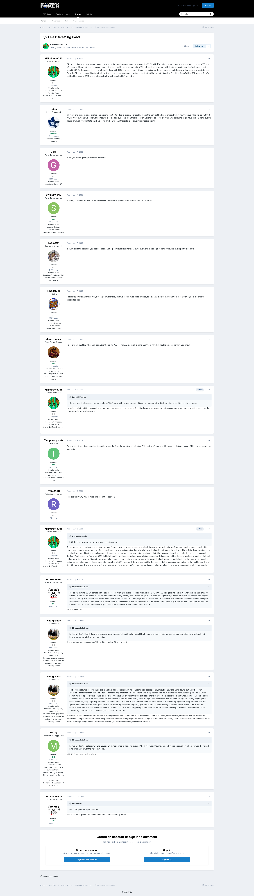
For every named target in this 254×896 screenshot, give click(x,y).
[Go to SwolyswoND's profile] (54, 208)
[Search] (211, 14)
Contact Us (127, 892)
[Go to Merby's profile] (54, 746)
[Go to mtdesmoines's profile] (54, 593)
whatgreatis (53, 620)
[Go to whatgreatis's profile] (54, 634)
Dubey (53, 109)
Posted (75, 58)
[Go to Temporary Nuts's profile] (54, 454)
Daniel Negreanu (63, 14)
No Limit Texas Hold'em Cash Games (80, 47)
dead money (53, 339)
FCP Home (47, 14)
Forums (44, 21)
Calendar (56, 21)
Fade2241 (53, 243)
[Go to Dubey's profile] (54, 122)
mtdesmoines (54, 579)
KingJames (53, 291)
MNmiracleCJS (60, 44)
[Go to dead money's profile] (54, 352)
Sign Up (208, 5)
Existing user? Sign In (188, 5)
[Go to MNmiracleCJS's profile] (46, 46)
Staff (67, 21)
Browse (78, 14)
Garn (53, 151)
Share (186, 46)
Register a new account (87, 860)
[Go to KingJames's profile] (54, 304)
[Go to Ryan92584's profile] (54, 504)
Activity (89, 14)
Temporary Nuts (53, 440)
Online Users (78, 21)
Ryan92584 (53, 491)
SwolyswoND (53, 194)
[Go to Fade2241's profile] (54, 256)
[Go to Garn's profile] (54, 165)
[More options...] (209, 58)
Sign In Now (167, 860)
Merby (53, 732)
